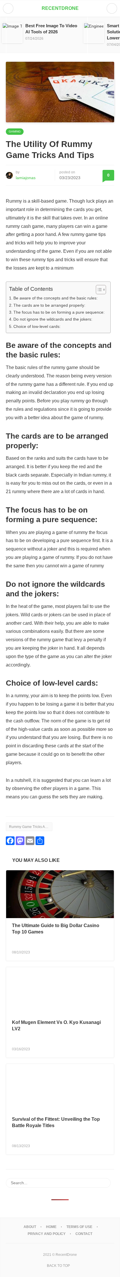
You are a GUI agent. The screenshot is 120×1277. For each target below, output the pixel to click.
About (30, 1227)
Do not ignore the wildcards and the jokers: (52, 319)
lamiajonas (26, 177)
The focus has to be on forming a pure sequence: (59, 312)
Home (51, 1227)
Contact (83, 1234)
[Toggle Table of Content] (98, 290)
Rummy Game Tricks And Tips (30, 827)
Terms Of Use (79, 1227)
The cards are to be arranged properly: (49, 305)
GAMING (15, 131)
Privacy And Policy (47, 1234)
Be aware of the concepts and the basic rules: (55, 298)
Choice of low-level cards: (37, 326)
